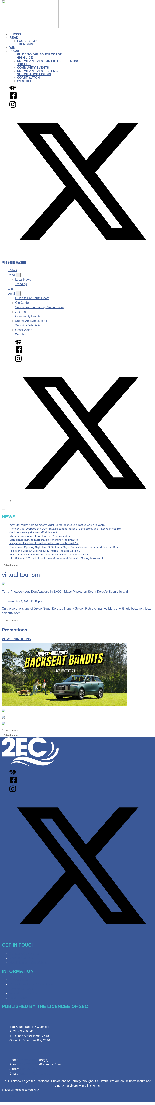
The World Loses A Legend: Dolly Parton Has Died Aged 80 (44, 550)
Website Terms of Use (24, 993)
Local (14, 51)
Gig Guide (25, 57)
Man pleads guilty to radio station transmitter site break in (43, 539)
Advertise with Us (21, 958)
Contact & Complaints (24, 953)
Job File (24, 64)
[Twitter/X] (81, 252)
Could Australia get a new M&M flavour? (33, 532)
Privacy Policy (19, 979)
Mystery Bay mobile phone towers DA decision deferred (42, 535)
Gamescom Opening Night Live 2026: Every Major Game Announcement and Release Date (64, 547)
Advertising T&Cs (21, 988)
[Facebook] (13, 98)
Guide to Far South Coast (39, 54)
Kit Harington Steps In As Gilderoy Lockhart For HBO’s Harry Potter (49, 554)
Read (13, 37)
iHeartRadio (16, 1100)
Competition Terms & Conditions (31, 984)
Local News (27, 41)
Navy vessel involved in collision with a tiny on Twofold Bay (44, 543)
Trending (25, 44)
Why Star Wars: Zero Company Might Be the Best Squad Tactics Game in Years (57, 524)
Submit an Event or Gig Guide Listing (48, 61)
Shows (15, 34)
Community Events (33, 67)
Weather (25, 80)
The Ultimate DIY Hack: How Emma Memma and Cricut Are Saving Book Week (56, 558)
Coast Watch (28, 77)
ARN (12, 1096)
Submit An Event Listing (37, 71)
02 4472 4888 (29, 1064)
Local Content (18, 997)
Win (12, 47)
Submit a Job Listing (34, 74)
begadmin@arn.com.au (34, 1073)
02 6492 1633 (29, 1060)
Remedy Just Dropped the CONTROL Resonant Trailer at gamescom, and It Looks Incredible (65, 528)
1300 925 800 (29, 1069)
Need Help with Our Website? (29, 962)
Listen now (11, 262)
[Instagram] (12, 107)
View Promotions (16, 639)
